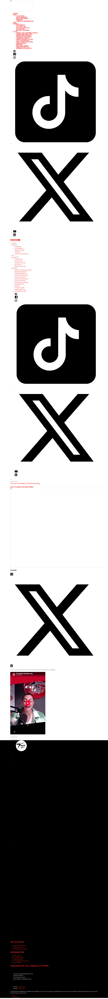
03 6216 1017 (21, 988)
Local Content (17, 962)
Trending (19, 20)
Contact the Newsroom (24, 21)
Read (15, 14)
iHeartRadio (16, 997)
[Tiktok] (55, 143)
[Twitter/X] (55, 229)
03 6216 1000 (21, 986)
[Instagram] (14, 58)
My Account (20, 29)
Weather (19, 44)
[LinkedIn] (14, 236)
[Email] (14, 667)
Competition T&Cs (18, 957)
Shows (15, 13)
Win (14, 22)
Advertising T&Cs (18, 959)
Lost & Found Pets (22, 40)
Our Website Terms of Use (21, 961)
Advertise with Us (18, 947)
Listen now (14, 240)
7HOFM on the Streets (24, 36)
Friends (16, 23)
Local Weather (21, 17)
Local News (20, 16)
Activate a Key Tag (22, 27)
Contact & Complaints (19, 945)
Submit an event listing (24, 39)
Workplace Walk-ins (23, 35)
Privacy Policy (17, 955)
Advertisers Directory (24, 34)
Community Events (22, 38)
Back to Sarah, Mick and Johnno (21, 487)
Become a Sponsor (22, 30)
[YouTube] (14, 232)
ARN (14, 995)
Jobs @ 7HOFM (21, 43)
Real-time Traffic (22, 18)
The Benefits (20, 25)
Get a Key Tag (21, 26)
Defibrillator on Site (24, 48)
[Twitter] (54, 663)
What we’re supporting (24, 42)
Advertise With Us (22, 47)
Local (15, 31)
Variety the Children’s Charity (27, 33)
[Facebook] (14, 55)
